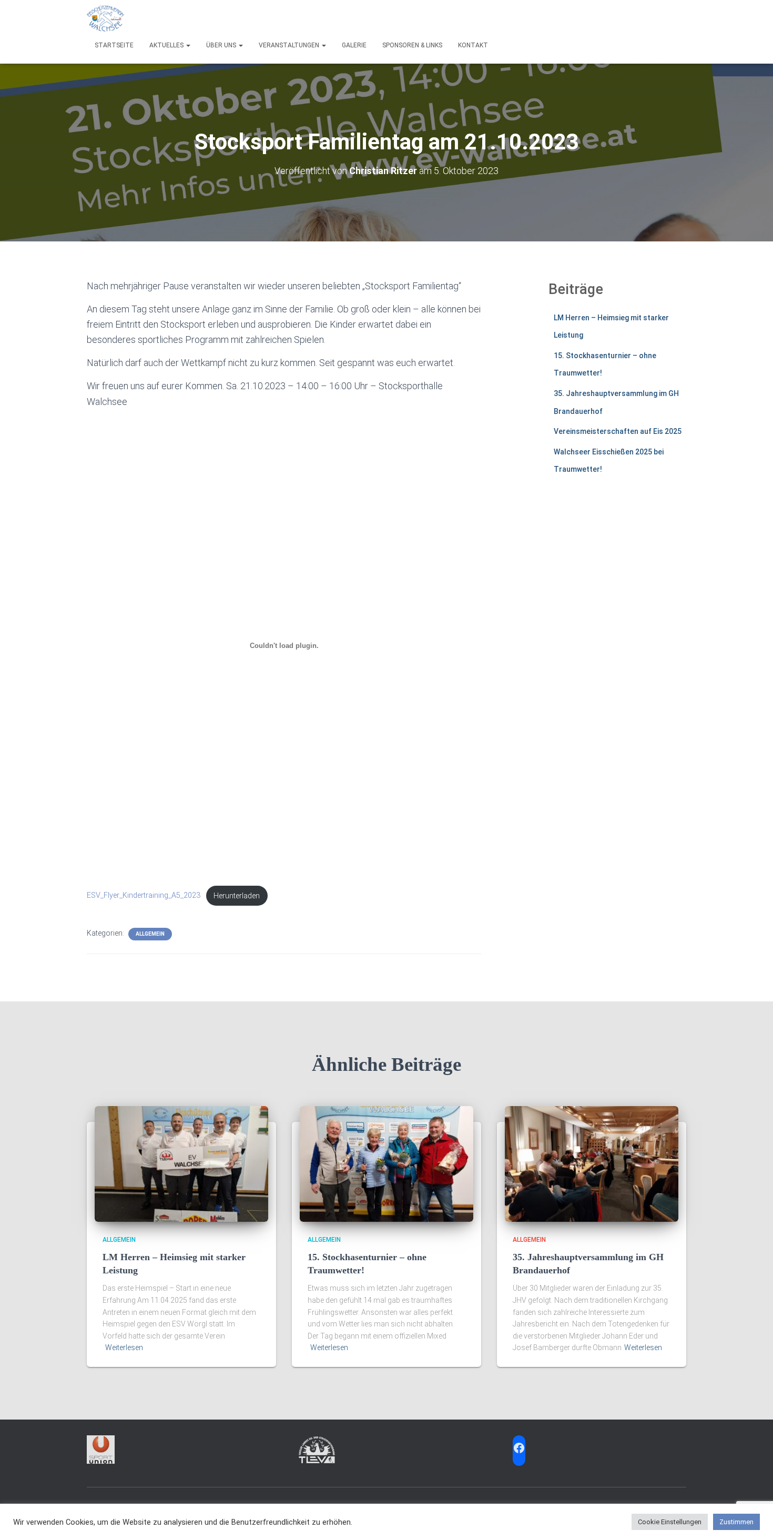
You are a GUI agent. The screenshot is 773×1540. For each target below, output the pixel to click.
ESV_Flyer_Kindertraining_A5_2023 (143, 895)
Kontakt (473, 45)
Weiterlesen (124, 1347)
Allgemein (150, 934)
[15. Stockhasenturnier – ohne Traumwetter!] (386, 1163)
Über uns (222, 45)
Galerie (354, 45)
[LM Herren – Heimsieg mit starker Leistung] (181, 1163)
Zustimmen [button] (736, 1522)
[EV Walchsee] (105, 18)
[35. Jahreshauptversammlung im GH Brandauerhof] (591, 1163)
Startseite (114, 45)
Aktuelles (167, 45)
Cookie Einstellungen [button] (669, 1522)
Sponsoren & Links (412, 45)
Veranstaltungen (290, 45)
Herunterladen (236, 895)
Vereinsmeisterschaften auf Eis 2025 (618, 431)
